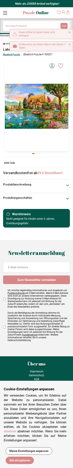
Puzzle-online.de (16, 293)
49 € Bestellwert (50, 173)
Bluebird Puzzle (11, 54)
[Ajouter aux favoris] (60, 65)
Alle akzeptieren (19, 460)
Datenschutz (36, 375)
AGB (36, 379)
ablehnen (10, 431)
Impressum (36, 371)
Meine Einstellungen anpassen (28, 451)
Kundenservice (30, 334)
